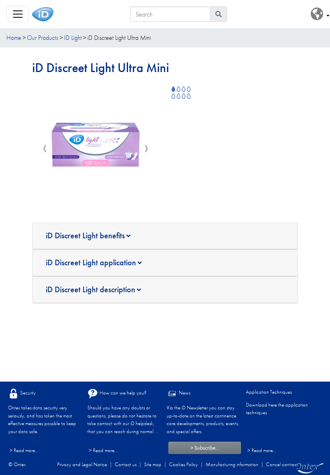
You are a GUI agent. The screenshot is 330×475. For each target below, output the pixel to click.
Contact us (125, 464)
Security (27, 392)
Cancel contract (282, 464)
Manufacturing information (232, 464)
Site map (152, 464)
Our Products (42, 37)
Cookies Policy (183, 464)
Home (13, 37)
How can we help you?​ (122, 392)
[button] (320, 14)
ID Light (73, 37)
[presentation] (45, 149)
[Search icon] (218, 14)
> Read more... (24, 450)
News (183, 392)
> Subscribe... (204, 447)
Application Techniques (269, 391)
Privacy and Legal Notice (82, 464)
